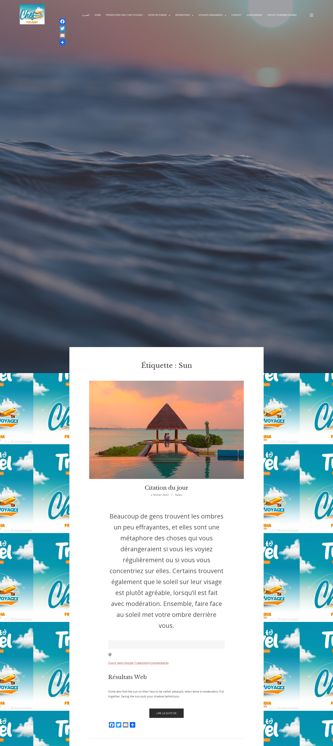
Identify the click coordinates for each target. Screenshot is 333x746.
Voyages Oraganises (211, 14)
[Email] (62, 35)
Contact (236, 14)
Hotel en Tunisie (157, 14)
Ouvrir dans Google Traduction (128, 663)
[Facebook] (62, 21)
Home (98, 14)
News (178, 494)
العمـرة (85, 14)
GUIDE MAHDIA (254, 14)
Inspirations (182, 14)
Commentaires (159, 663)
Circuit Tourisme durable (282, 14)
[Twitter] (62, 28)
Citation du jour (166, 487)
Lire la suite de (170, 714)
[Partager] (62, 42)
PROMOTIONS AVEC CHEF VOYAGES (124, 14)
